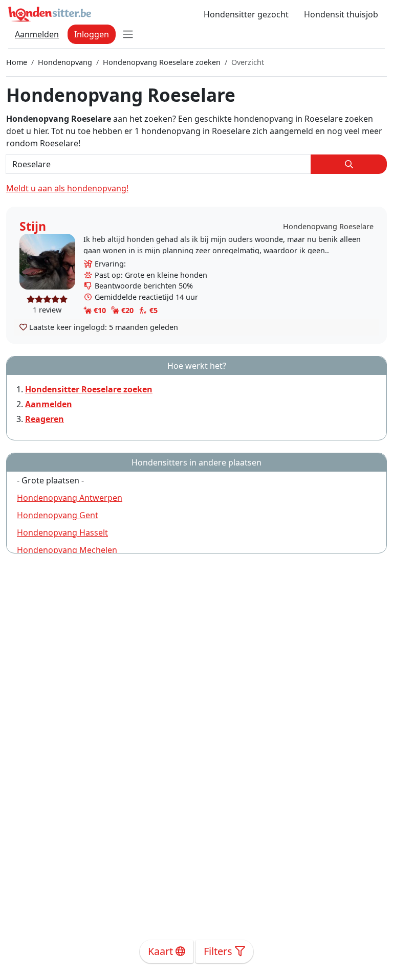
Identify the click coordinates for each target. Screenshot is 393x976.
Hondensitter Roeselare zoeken (88, 389)
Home (16, 62)
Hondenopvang (65, 62)
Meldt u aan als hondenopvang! (67, 188)
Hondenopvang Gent (57, 515)
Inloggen (91, 34)
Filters (219, 951)
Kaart (162, 951)
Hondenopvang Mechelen (67, 550)
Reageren (44, 419)
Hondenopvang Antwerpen (69, 497)
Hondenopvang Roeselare (328, 226)
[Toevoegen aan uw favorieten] (23, 327)
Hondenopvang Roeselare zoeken (162, 62)
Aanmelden (37, 34)
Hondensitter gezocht (246, 14)
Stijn (32, 226)
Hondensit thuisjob (341, 14)
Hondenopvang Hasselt (62, 532)
